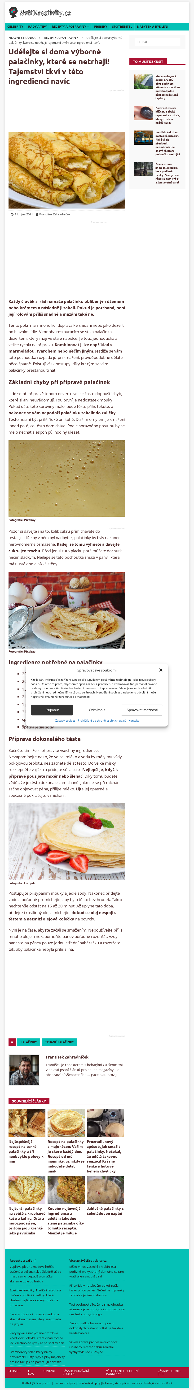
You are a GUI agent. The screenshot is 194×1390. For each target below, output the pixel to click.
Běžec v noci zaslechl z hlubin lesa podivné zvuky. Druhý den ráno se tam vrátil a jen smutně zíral (167, 173)
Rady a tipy (37, 26)
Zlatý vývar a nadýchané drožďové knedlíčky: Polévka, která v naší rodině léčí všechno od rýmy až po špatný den (37, 1338)
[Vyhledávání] (157, 42)
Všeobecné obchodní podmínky (122, 1372)
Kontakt (134, 720)
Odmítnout (97, 710)
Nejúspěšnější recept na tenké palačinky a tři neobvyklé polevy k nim (26, 1151)
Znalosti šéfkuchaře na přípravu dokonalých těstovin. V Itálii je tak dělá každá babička (96, 1328)
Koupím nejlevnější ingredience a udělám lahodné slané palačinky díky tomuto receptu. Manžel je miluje (66, 1220)
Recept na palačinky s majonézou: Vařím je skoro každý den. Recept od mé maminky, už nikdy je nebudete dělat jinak (66, 1156)
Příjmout (52, 710)
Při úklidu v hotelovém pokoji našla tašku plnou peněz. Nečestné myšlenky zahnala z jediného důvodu (96, 1290)
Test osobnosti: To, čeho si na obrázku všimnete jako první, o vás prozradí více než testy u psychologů (96, 1309)
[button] (161, 669)
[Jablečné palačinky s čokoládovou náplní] (105, 1190)
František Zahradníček (67, 1057)
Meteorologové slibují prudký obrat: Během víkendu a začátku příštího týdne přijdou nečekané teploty (167, 87)
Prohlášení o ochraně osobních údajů (102, 720)
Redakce (15, 1371)
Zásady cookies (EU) (169, 1372)
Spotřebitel (122, 26)
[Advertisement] (67, 110)
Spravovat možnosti (142, 710)
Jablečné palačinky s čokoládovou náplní (105, 1211)
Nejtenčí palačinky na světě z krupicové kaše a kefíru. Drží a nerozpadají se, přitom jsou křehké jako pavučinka (27, 1220)
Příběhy (100, 26)
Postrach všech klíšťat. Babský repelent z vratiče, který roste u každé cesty (167, 115)
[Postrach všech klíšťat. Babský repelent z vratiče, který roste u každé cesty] (143, 113)
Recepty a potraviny (69, 26)
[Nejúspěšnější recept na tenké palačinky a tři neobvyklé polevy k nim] (27, 1123)
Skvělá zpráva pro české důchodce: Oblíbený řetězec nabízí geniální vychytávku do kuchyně (93, 1347)
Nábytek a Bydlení (152, 26)
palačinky (29, 1042)
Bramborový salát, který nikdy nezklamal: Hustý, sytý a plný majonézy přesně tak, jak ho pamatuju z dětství (37, 1357)
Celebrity (15, 26)
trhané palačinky (59, 1042)
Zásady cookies (65, 720)
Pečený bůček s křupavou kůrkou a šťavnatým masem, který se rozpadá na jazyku (35, 1319)
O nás (31, 1372)
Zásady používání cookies (76, 1372)
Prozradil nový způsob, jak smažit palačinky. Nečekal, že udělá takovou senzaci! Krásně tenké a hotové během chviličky (104, 1156)
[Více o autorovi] (103, 1074)
